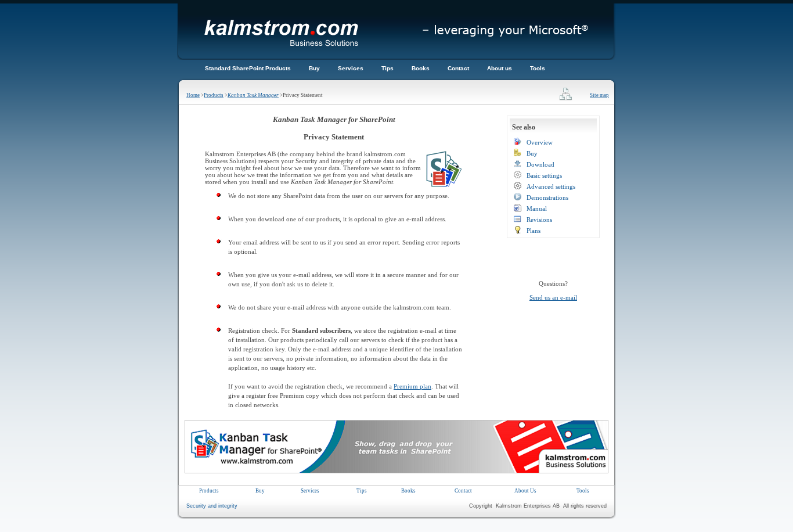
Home (193, 95)
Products (214, 95)
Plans (533, 230)
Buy (532, 153)
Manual (537, 208)
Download (540, 164)
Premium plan (412, 386)
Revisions (539, 219)
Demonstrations (547, 197)
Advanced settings (551, 186)
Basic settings (544, 175)
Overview (540, 142)
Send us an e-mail (553, 297)
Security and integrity (211, 506)
